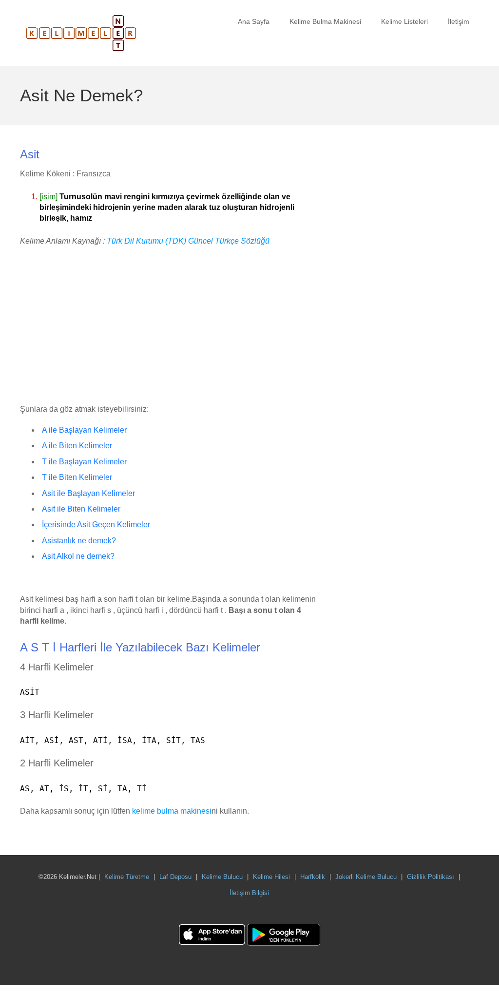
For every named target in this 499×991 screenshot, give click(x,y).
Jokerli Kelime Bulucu (366, 876)
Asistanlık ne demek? (79, 540)
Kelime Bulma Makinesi (325, 21)
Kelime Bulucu (222, 876)
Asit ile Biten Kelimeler (81, 509)
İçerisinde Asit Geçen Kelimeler (96, 524)
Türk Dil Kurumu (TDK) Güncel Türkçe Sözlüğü (188, 241)
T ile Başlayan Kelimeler (84, 461)
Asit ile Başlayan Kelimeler (88, 493)
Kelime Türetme (126, 876)
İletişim (458, 21)
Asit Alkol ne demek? (78, 556)
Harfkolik (312, 876)
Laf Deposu (175, 876)
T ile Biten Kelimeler (77, 477)
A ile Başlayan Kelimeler (84, 430)
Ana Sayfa (253, 21)
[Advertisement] (169, 326)
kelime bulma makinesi (171, 811)
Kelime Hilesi (271, 876)
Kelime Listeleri (404, 21)
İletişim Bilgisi (249, 892)
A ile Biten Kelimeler (77, 445)
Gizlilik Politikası (430, 876)
